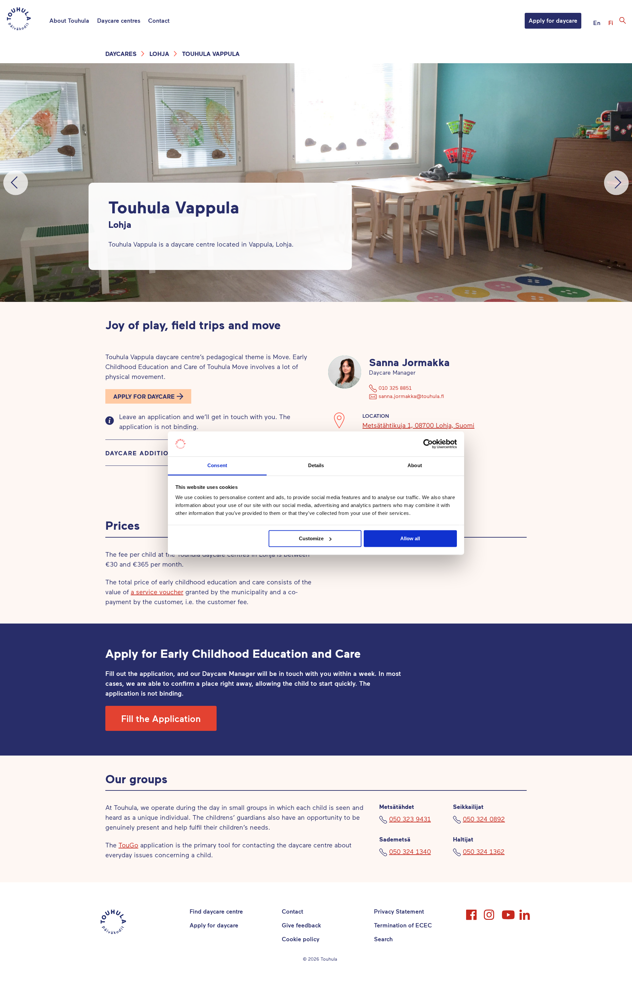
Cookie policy (300, 939)
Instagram (490, 912)
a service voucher (157, 592)
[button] (148, 396)
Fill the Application (161, 718)
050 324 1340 (410, 851)
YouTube (508, 912)
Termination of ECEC (403, 925)
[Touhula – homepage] (26, 20)
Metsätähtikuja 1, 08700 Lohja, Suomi (418, 425)
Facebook (472, 912)
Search (383, 939)
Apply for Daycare (144, 396)
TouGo (128, 845)
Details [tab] (316, 465)
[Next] (616, 182)
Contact (159, 20)
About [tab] (415, 465)
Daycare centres (118, 20)
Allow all (410, 538)
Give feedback (301, 925)
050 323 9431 (410, 819)
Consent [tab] (217, 465)
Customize (311, 538)
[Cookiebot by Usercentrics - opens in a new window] (428, 444)
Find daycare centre (216, 911)
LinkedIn (525, 912)
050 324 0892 (484, 819)
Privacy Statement (399, 911)
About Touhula (69, 20)
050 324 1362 (484, 851)
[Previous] (15, 182)
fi (610, 22)
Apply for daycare (553, 20)
